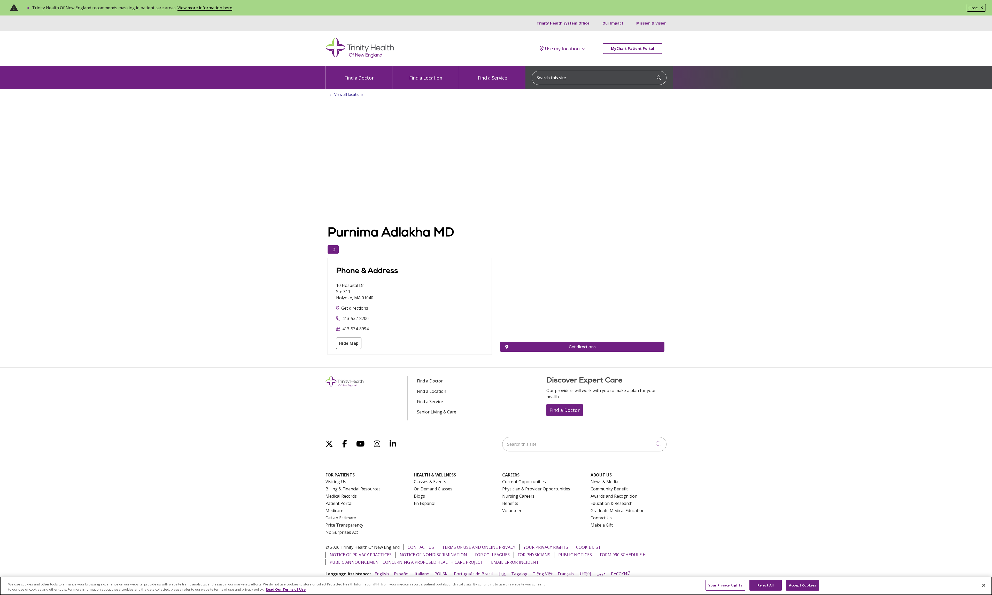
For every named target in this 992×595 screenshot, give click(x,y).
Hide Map (349, 343)
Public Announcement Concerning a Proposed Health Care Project (406, 562)
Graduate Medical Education (618, 510)
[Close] (983, 585)
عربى (601, 574)
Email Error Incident (515, 562)
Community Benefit (609, 489)
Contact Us (601, 518)
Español (401, 574)
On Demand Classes (433, 489)
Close (973, 7)
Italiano (422, 574)
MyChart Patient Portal (632, 48)
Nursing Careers (518, 496)
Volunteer (512, 510)
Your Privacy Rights (545, 547)
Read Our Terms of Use (286, 589)
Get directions (354, 308)
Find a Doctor (359, 77)
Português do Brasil (473, 574)
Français (566, 574)
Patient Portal (339, 503)
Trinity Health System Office (563, 23)
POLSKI (442, 574)
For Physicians (534, 555)
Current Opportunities (524, 481)
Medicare (334, 510)
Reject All (765, 585)
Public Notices (575, 555)
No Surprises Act (342, 532)
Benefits (510, 503)
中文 (502, 574)
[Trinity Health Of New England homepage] (360, 56)
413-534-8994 (355, 329)
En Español (424, 503)
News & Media (604, 481)
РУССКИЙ (621, 574)
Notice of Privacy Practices (361, 555)
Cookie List (588, 547)
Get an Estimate (341, 518)
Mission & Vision (651, 23)
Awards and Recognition (614, 496)
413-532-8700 (355, 318)
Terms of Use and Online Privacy (478, 547)
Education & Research (611, 503)
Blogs (419, 496)
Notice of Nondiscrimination (433, 555)
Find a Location (425, 77)
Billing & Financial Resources (353, 489)
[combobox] (599, 78)
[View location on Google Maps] (582, 286)
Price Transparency (344, 525)
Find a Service (492, 77)
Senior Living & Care (436, 412)
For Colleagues (492, 555)
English (382, 574)
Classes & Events (430, 481)
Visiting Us (336, 481)
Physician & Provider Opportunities (536, 489)
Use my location (562, 48)
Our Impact (612, 23)
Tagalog (519, 574)
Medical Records (341, 496)
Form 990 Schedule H (623, 555)
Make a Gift (602, 525)
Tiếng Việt (543, 574)
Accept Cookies (802, 585)
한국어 (585, 574)
